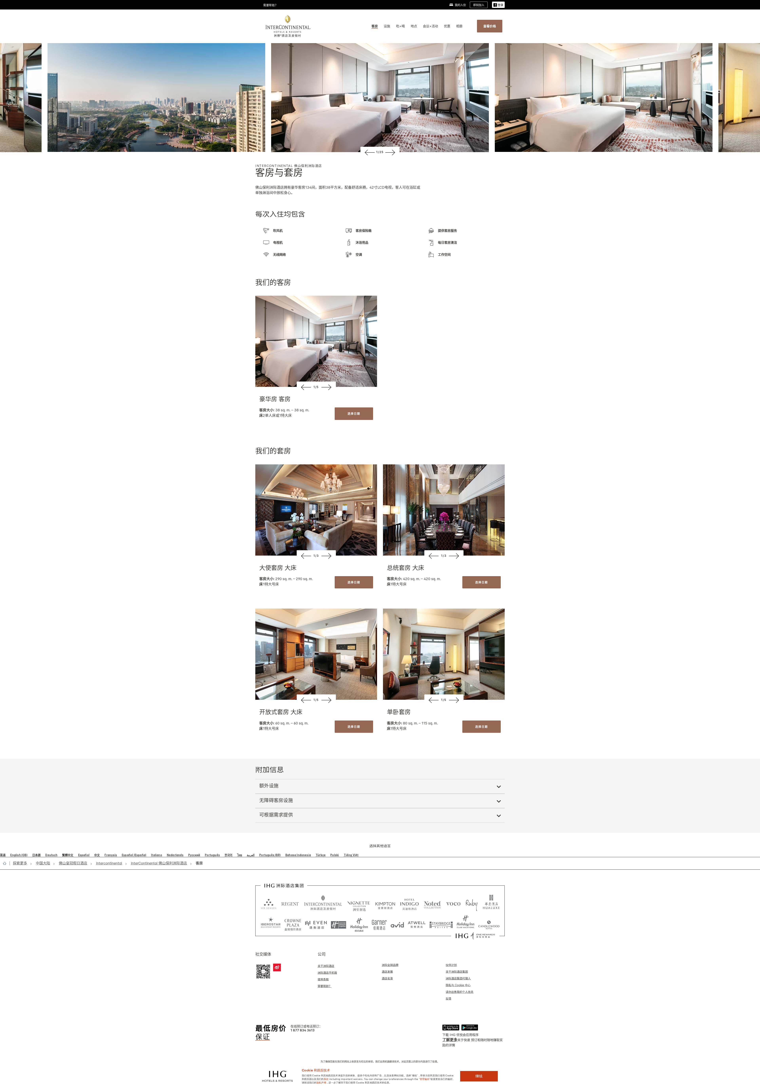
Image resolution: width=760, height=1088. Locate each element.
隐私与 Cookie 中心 (458, 985)
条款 (326, 1078)
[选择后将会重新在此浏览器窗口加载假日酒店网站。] (359, 923)
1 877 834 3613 (302, 1030)
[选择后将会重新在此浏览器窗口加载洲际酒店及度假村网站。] (323, 903)
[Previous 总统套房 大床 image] (433, 555)
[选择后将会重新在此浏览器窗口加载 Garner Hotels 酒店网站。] (379, 923)
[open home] (6, 863)
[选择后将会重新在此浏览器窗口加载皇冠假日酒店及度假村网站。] (293, 923)
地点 (414, 26)
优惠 (447, 26)
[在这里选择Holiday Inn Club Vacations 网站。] (465, 923)
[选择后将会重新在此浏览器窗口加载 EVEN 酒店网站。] (316, 923)
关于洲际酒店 (326, 966)
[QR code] (263, 971)
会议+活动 (430, 26)
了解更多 (449, 1040)
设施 (387, 26)
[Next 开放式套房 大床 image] (327, 699)
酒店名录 (387, 978)
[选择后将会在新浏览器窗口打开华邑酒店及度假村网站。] (491, 903)
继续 (479, 1076)
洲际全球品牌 (390, 965)
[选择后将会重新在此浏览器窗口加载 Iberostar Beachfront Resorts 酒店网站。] (270, 923)
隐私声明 (321, 1082)
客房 (374, 26)
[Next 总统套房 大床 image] (455, 555)
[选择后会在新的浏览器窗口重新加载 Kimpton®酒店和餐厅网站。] (385, 903)
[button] (498, 5)
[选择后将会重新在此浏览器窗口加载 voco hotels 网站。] (453, 903)
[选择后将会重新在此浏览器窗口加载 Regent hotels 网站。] (290, 903)
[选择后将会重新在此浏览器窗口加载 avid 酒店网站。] (397, 923)
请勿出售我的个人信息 (459, 991)
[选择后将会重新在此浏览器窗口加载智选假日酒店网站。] (338, 923)
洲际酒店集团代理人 (458, 978)
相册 (459, 26)
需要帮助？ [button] (270, 5)
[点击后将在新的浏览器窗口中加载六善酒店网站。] (268, 903)
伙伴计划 (451, 965)
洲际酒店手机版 (327, 972)
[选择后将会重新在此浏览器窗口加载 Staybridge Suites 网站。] (441, 923)
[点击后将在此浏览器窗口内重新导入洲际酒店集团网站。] (283, 886)
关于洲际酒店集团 (457, 971)
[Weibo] (277, 967)
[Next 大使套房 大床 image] (327, 555)
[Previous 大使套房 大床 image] (305, 555)
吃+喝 (400, 26)
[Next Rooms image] (391, 152)
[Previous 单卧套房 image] (433, 699)
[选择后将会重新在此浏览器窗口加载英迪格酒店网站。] (409, 903)
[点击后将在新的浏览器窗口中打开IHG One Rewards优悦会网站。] (475, 936)
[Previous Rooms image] (369, 152)
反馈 (448, 998)
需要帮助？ (325, 986)
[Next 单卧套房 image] (455, 699)
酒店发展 (387, 971)
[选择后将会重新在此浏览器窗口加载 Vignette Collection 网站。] (358, 902)
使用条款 (323, 979)
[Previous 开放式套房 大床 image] (305, 699)
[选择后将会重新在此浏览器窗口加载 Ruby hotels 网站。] (471, 903)
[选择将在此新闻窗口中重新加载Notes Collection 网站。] (432, 903)
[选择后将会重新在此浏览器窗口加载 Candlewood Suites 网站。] (489, 923)
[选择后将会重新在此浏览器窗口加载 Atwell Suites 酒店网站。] (417, 923)
